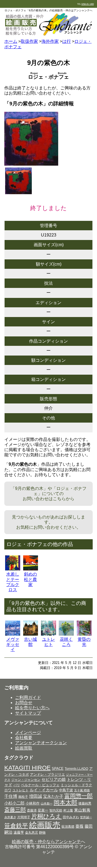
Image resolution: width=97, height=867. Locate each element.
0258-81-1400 (87, 4)
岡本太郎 (65, 802)
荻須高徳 (67, 826)
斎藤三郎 (15, 810)
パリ (16, 785)
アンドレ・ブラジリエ (47, 774)
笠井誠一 (86, 817)
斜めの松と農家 (30, 579)
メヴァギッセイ (12, 644)
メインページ (28, 732)
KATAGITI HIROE (27, 767)
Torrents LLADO (76, 769)
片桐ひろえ (46, 816)
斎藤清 (32, 810)
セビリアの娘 (53, 779)
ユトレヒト (20, 790)
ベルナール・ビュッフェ (40, 785)
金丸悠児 (31, 832)
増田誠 (35, 796)
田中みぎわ (71, 817)
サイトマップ (28, 713)
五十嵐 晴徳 (82, 790)
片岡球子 (23, 817)
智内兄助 (55, 810)
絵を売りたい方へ (32, 707)
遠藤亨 (18, 832)
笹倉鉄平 (16, 825)
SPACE (58, 769)
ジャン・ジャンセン (25, 780)
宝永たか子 (53, 796)
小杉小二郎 (14, 803)
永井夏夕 (10, 817)
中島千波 (66, 790)
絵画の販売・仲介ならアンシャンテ (46, 841)
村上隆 (68, 810)
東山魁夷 (82, 810)
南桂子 (23, 797)
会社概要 (23, 737)
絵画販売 (44, 824)
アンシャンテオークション (41, 742)
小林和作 (33, 803)
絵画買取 (23, 748)
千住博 (10, 796)
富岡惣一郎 (78, 796)
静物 (42, 832)
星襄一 (43, 810)
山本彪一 (47, 803)
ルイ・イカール (44, 790)
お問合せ (23, 702)
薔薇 (79, 826)
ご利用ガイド (28, 697)
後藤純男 (84, 803)
